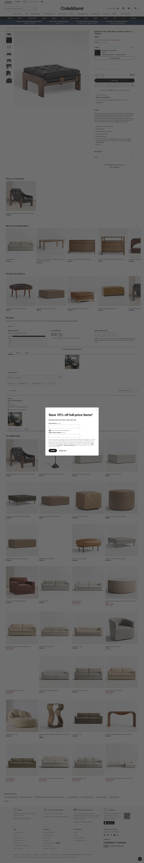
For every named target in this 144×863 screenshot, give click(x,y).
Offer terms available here (69, 445)
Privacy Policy (60, 445)
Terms (92, 443)
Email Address (55, 423)
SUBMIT (52, 450)
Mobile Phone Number (57, 432)
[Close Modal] (96, 409)
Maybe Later (62, 450)
